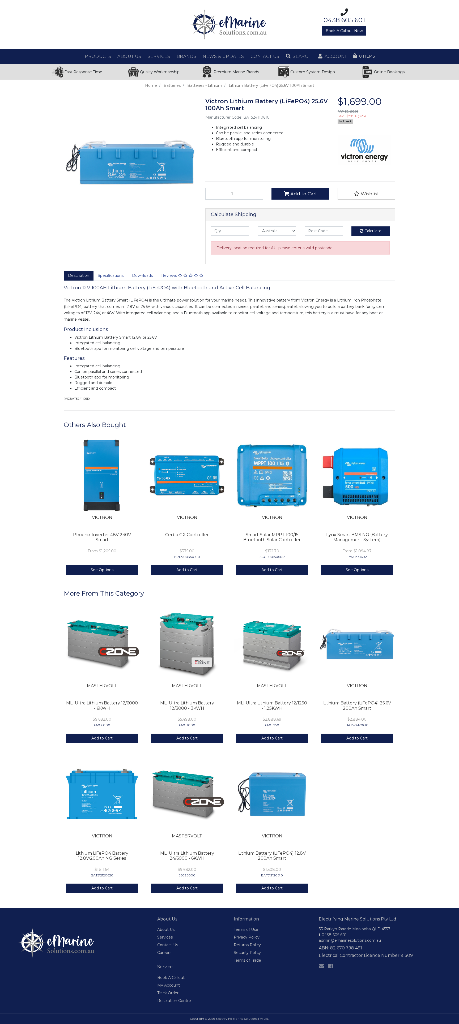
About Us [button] (129, 56)
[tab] (79, 276)
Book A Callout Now (344, 30)
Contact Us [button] (264, 56)
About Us (166, 929)
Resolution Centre (174, 1000)
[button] (299, 56)
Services (165, 937)
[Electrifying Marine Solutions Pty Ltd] (229, 24)
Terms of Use (246, 929)
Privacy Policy (247, 937)
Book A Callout (171, 977)
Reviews (169, 275)
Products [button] (98, 56)
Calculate (372, 231)
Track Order (167, 993)
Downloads (142, 275)
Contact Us (167, 945)
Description (78, 275)
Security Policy (247, 952)
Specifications (111, 275)
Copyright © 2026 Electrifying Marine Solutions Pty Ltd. (229, 1019)
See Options (102, 569)
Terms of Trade (247, 960)
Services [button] (159, 56)
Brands (186, 56)
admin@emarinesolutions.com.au (350, 940)
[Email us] (321, 966)
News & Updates (223, 56)
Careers (164, 952)
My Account (168, 985)
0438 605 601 (333, 934)
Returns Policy (247, 945)
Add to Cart (303, 193)
